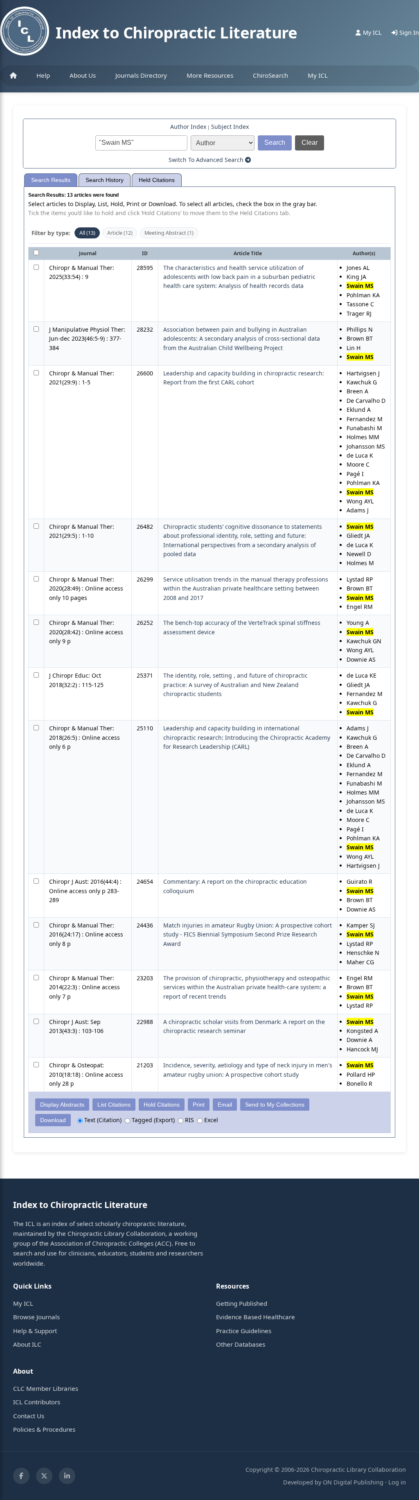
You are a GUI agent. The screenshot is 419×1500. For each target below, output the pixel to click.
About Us (83, 75)
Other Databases (240, 1344)
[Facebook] (21, 1476)
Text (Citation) (102, 1120)
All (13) (87, 232)
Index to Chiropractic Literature (176, 32)
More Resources (210, 75)
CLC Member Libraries (45, 1388)
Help (43, 75)
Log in (397, 1482)
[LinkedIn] (67, 1476)
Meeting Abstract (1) (169, 232)
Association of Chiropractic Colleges (101, 1243)
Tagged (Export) (152, 1120)
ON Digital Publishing (353, 1482)
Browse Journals (36, 1317)
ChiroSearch (270, 75)
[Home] (13, 75)
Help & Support (35, 1331)
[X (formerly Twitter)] (44, 1476)
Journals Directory (141, 75)
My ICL (318, 75)
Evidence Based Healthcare (255, 1317)
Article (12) (120, 232)
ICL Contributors (36, 1402)
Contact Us (28, 1416)
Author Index (188, 126)
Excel (210, 1120)
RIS (188, 1120)
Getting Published (241, 1303)
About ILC (27, 1344)
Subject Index (230, 126)
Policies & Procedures (44, 1429)
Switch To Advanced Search (207, 160)
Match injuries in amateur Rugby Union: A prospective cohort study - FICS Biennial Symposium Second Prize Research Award (247, 934)
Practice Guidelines (243, 1331)
